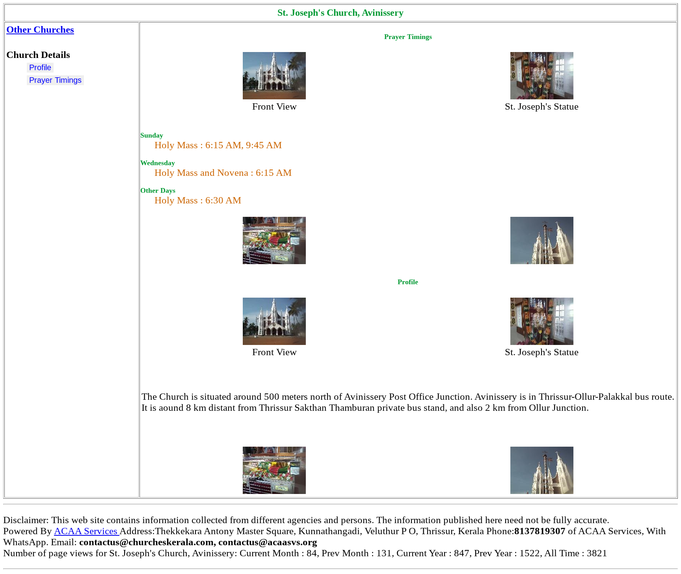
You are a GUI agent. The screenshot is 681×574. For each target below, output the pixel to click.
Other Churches (40, 29)
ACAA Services (86, 531)
